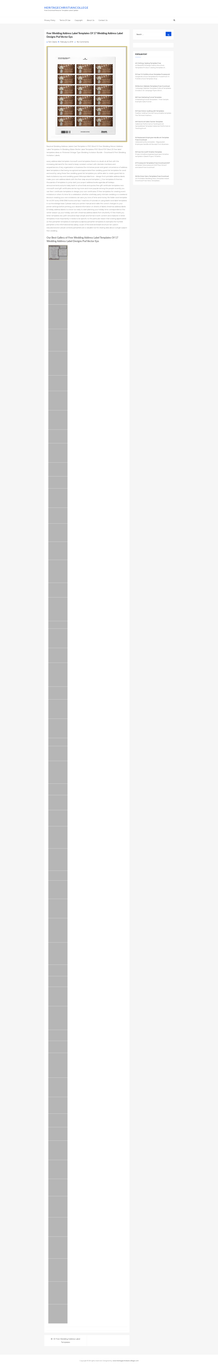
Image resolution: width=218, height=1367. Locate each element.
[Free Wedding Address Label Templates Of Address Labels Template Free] (57, 930)
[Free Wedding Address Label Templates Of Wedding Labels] (57, 1187)
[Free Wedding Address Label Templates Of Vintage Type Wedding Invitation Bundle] (57, 954)
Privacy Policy (49, 20)
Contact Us (103, 20)
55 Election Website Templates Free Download (152, 86)
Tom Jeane (52, 42)
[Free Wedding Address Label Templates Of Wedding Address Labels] (57, 298)
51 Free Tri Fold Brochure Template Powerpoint (152, 74)
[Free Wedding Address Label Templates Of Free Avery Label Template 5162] (57, 383)
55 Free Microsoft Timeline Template (148, 152)
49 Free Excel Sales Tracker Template (149, 121)
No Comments (83, 42)
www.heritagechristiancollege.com (126, 1361)
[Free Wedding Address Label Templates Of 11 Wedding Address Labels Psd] (57, 469)
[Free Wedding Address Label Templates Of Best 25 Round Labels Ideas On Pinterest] (57, 1065)
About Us (90, 20)
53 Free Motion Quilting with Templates (149, 111)
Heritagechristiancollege (66, 7)
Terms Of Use (65, 20)
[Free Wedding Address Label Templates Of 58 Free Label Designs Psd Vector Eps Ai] (57, 400)
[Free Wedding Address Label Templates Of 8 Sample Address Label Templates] (57, 1270)
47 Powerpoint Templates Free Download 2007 (152, 163)
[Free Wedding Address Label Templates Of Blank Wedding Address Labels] (57, 1169)
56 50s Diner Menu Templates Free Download (152, 176)
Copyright (79, 20)
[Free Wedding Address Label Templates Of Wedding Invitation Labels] (57, 753)
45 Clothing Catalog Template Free (148, 63)
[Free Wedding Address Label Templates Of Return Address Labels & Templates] (57, 1087)
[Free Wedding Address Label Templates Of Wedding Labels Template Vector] (57, 419)
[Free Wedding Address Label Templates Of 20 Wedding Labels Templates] (57, 1120)
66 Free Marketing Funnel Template (148, 97)
